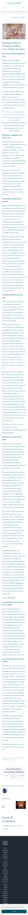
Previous (17, 18)
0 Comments (13, 759)
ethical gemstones (8, 277)
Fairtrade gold (6, 253)
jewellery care (11, 269)
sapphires (5, 280)
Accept (14, 911)
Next (22, 18)
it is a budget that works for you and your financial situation (13, 216)
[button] (3, 807)
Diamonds (20, 758)
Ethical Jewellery (5, 759)
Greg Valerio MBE (7, 758)
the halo (6, 502)
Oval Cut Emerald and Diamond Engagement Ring (13, 365)
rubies (21, 277)
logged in (13, 826)
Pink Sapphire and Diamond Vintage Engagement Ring (12, 360)
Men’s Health (11, 511)
